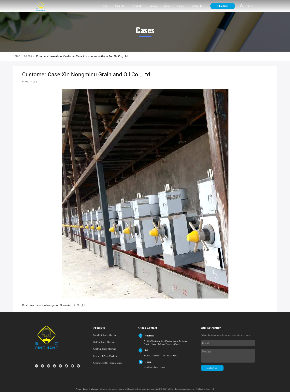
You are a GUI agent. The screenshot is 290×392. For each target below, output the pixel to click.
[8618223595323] (72, 366)
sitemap (94, 389)
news (167, 6)
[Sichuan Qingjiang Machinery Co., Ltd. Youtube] (60, 366)
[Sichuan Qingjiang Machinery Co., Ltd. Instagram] (48, 366)
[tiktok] (66, 366)
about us (119, 6)
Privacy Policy (82, 389)
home (104, 6)
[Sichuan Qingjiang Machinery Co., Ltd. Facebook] (42, 366)
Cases (180, 6)
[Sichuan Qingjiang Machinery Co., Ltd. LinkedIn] (54, 366)
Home (16, 56)
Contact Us (212, 367)
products (137, 6)
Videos (153, 6)
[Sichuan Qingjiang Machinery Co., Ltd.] (40, 6)
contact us (197, 6)
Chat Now (222, 6)
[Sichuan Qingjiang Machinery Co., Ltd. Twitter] (36, 366)
